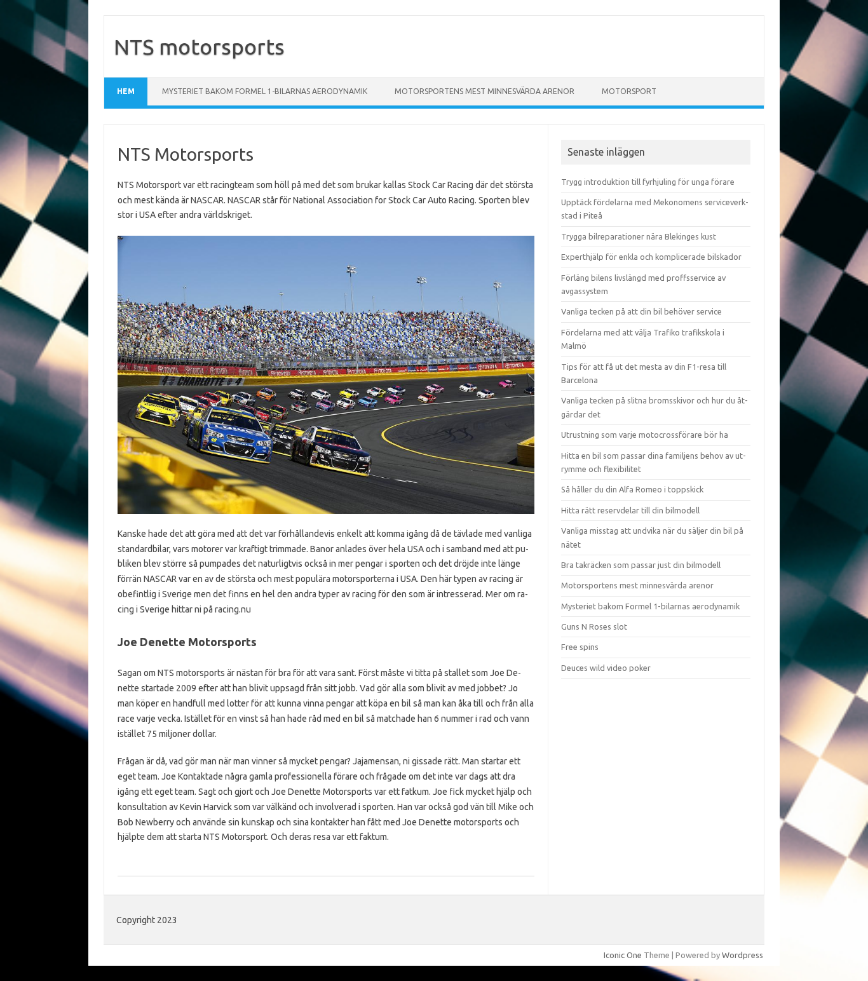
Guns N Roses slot (594, 626)
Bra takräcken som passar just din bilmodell (641, 564)
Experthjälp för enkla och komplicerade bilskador (651, 256)
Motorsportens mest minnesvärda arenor (484, 91)
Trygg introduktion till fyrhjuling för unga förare (648, 181)
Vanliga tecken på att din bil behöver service (641, 311)
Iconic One (623, 955)
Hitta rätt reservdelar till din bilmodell (630, 510)
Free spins (580, 646)
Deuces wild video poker (606, 667)
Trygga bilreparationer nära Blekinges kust (638, 236)
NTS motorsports (199, 46)
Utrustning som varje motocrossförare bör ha (644, 434)
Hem (126, 91)
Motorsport (629, 91)
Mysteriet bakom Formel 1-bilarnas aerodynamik (264, 91)
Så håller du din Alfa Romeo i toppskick (632, 489)
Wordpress (742, 955)
